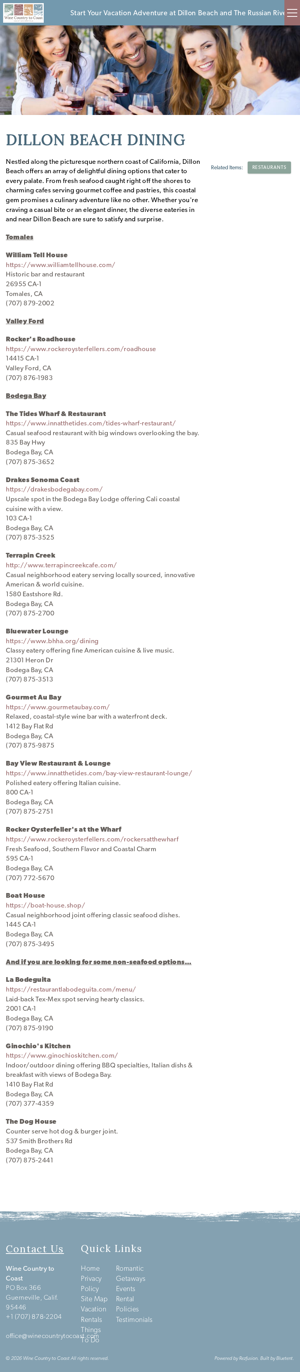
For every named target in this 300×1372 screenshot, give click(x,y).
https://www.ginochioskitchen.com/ (62, 1055)
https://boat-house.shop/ (45, 905)
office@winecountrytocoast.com (52, 1336)
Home (90, 1268)
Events (126, 1288)
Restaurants (269, 167)
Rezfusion (248, 1358)
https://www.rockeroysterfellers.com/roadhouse (81, 349)
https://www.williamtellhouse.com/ (61, 265)
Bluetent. (285, 1358)
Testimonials (134, 1319)
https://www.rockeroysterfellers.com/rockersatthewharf (92, 839)
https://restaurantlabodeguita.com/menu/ (71, 989)
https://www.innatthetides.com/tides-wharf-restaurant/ (91, 423)
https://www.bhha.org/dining (52, 641)
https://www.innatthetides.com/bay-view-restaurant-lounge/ (99, 773)
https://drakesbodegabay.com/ (54, 489)
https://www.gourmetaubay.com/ (58, 707)
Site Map (94, 1299)
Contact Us (35, 1249)
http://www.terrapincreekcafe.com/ (61, 565)
